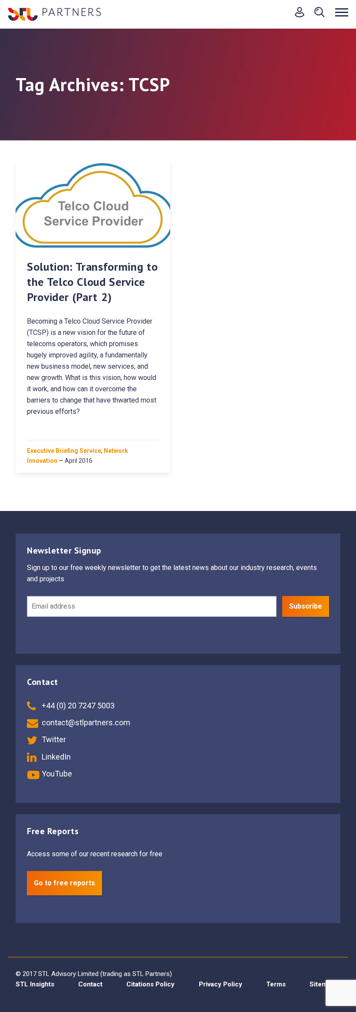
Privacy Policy (220, 984)
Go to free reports (64, 883)
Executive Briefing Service (64, 450)
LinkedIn (55, 756)
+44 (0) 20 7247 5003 (77, 705)
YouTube (56, 773)
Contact (90, 984)
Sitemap (322, 984)
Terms (276, 984)
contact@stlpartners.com (85, 722)
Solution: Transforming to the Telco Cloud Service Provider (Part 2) (92, 281)
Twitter (53, 739)
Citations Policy (150, 984)
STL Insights (35, 984)
